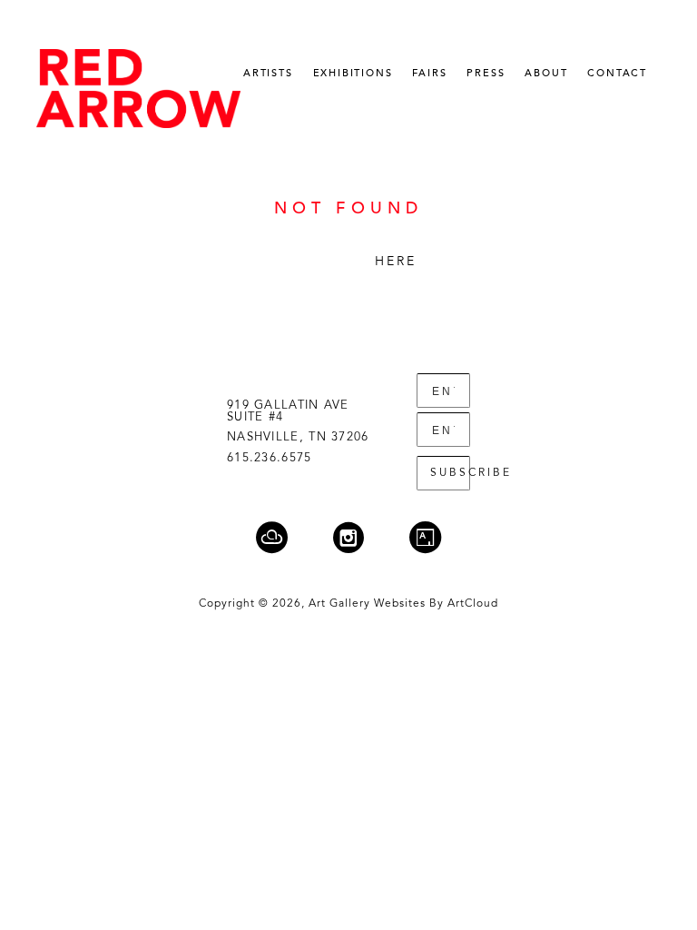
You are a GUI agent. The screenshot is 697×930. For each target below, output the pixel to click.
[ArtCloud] (283, 537)
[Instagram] (360, 537)
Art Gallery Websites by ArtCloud (403, 604)
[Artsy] (425, 537)
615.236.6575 (269, 458)
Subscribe (450, 473)
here (396, 261)
